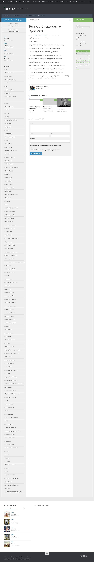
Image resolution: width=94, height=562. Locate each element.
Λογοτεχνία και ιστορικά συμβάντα (13, 350)
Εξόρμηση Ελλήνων (10, 245)
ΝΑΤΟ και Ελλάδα (9, 363)
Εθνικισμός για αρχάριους (11, 194)
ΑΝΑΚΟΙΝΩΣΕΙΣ (9, 106)
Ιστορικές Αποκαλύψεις (10, 306)
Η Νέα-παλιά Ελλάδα (10, 269)
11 (78, 60)
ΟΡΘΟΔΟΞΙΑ (8, 387)
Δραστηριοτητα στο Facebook (41, 505)
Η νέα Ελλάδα (61, 109)
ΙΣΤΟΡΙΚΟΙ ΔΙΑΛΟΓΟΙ (10, 323)
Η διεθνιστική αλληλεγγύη (11, 255)
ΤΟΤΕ (6, 471)
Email (52, 133)
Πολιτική (7, 410)
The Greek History (9, 89)
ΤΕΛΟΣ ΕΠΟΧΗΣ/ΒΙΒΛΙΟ (11, 448)
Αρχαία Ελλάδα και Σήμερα (11, 120)
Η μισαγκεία (8, 265)
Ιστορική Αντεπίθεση (10, 319)
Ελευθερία (7, 201)
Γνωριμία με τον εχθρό (10, 137)
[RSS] (21, 20)
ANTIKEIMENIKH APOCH (10, 79)
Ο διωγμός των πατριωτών (11, 370)
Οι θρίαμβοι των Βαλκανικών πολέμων (14, 383)
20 (83, 62)
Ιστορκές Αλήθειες (9, 333)
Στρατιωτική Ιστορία (9, 434)
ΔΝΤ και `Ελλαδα (9, 164)
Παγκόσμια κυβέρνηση (10, 390)
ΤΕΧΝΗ (7, 454)
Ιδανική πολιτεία (9, 285)
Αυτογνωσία (8, 127)
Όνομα (32, 133)
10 (76, 60)
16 (89, 60)
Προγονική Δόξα (9, 414)
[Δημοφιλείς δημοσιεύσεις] (24, 508)
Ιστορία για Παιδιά (9, 296)
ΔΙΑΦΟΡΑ (7, 154)
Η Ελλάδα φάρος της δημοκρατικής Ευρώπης (34, 108)
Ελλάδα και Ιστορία (9, 214)
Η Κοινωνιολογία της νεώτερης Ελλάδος (14, 262)
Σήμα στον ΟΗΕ (9, 424)
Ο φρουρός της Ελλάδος (11, 377)
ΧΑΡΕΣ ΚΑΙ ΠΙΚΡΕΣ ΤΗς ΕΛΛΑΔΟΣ (13, 492)
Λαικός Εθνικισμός (9, 346)
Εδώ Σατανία (8, 181)
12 (81, 60)
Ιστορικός (7, 326)
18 (78, 62)
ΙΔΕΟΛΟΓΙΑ (8, 289)
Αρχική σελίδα (7, 15)
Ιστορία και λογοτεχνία (10, 302)
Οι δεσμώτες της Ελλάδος (11, 380)
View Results (83, 43)
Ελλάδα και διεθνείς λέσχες (11, 208)
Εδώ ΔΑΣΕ (7, 174)
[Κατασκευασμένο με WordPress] (13, 558)
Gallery (6, 83)
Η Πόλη (7, 275)
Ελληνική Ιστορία (9, 221)
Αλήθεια (7, 103)
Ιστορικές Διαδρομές (10, 312)
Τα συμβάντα (8, 441)
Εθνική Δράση (8, 191)
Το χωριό (7, 468)
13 (83, 60)
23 (89, 62)
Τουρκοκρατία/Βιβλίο (10, 475)
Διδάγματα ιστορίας (9, 157)
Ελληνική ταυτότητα (10, 228)
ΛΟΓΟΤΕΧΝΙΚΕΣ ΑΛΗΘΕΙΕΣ (49, 1)
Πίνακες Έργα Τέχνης (18, 15)
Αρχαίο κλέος (8, 123)
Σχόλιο (32, 123)
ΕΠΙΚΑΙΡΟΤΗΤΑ (27, 1)
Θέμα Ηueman (27, 559)
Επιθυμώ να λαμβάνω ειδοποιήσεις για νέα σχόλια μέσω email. (45, 145)
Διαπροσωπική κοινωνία (11, 150)
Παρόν (6, 400)
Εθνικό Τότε (8, 198)
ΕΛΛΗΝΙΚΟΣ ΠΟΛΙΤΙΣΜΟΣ (11, 238)
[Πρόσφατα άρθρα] (10, 508)
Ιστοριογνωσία (8, 329)
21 (85, 62)
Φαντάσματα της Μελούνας (11, 485)
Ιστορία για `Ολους (9, 292)
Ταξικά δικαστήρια (9, 444)
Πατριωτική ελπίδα (9, 407)
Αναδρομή (6, 38)
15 (87, 60)
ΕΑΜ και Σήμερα (9, 171)
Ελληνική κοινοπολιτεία (10, 225)
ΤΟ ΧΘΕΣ (81, 1)
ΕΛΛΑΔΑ (11, 1)
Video (6, 100)
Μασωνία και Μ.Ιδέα (10, 360)
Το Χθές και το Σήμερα (10, 465)
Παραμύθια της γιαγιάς (10, 397)
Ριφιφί (6, 421)
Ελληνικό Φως (8, 235)
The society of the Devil (10, 96)
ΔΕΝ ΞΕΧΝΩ (8, 144)
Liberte (6, 86)
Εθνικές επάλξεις (9, 187)
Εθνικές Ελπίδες (9, 184)
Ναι (78, 37)
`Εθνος (6, 69)
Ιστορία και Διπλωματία (10, 299)
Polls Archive (78, 45)
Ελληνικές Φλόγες (9, 218)
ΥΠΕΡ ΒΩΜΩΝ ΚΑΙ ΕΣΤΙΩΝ (12, 478)
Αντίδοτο (7, 110)
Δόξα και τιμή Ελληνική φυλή (12, 167)
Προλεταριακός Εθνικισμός (11, 417)
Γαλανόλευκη (8, 133)
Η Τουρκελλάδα (9, 279)
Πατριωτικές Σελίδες (10, 404)
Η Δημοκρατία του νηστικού (11, 252)
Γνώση (6, 140)
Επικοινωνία (41, 15)
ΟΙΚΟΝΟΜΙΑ (36, 1)
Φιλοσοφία (7, 488)
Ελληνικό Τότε (8, 231)
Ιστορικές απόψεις (9, 309)
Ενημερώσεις (8, 242)
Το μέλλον (7, 458)
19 (81, 62)
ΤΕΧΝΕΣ (61, 1)
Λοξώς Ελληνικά (9, 356)
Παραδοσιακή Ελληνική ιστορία (12, 394)
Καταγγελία (8, 336)
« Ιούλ (77, 69)
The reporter (8, 93)
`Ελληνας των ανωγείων (11, 73)
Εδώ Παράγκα (8, 177)
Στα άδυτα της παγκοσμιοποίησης (13, 431)
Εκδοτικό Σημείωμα (31, 15)
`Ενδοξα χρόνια (8, 76)
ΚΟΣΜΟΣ (17, 1)
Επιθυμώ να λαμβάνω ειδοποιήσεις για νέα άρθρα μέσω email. (45, 150)
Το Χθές (6, 45)
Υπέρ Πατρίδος (8, 481)
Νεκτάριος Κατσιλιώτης (41, 35)
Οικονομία (6, 58)
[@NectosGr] (16, 20)
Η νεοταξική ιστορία (9, 272)
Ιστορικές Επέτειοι (9, 316)
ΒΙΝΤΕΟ (75, 1)
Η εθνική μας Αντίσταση (10, 258)
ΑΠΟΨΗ (68, 1)
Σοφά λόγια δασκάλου (10, 427)
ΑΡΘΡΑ (4, 1)
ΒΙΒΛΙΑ (7, 130)
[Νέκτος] (19, 20)
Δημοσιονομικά (8, 147)
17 (76, 62)
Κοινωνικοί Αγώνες (9, 340)
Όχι (78, 39)
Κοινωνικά (6, 52)
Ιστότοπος (32, 138)
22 (87, 62)
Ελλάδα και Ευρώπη (10, 211)
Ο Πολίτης (7, 373)
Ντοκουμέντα (8, 367)
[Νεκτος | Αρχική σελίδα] (9, 9)
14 (85, 60)
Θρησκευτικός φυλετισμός (11, 282)
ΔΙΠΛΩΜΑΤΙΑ (8, 160)
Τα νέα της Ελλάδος (9, 438)
